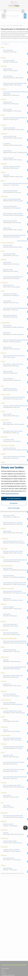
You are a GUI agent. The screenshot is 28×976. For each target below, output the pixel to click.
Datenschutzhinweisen (12, 493)
